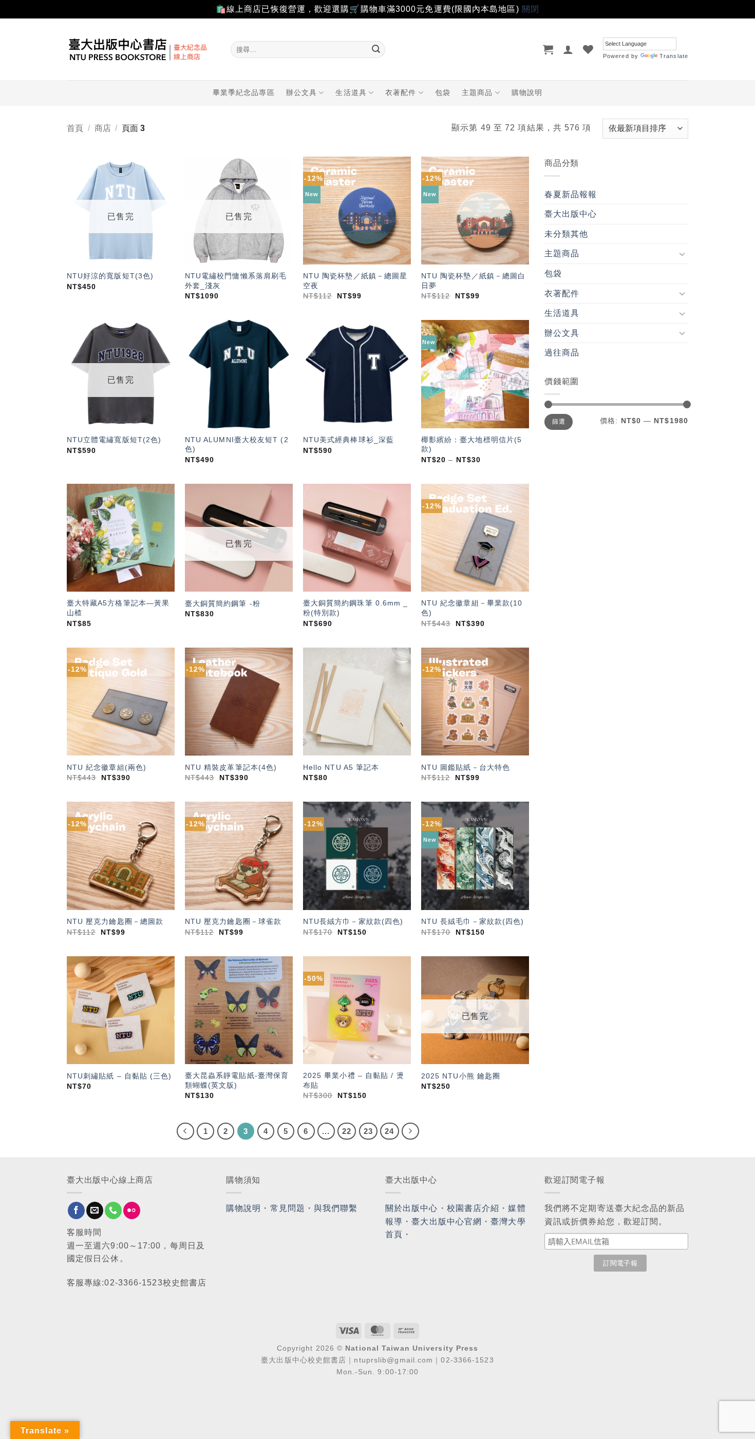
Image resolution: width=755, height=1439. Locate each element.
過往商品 (561, 352)
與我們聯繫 (336, 1208)
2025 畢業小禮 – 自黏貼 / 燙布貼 (353, 1080)
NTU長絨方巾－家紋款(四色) (353, 921)
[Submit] (376, 49)
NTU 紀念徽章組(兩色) (106, 767)
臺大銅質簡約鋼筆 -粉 (222, 603)
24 (389, 1131)
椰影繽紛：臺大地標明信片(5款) (471, 444)
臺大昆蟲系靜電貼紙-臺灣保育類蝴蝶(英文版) (237, 1080)
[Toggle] (682, 254)
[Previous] (185, 1131)
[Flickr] (131, 1210)
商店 (103, 128)
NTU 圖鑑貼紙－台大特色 (465, 767)
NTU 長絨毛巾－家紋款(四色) (472, 921)
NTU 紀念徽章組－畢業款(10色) (472, 608)
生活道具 (350, 92)
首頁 (75, 128)
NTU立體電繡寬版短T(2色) (114, 440)
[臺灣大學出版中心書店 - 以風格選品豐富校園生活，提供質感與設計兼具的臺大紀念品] (141, 49)
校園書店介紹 (473, 1208)
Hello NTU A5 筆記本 (341, 767)
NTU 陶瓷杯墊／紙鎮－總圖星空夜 (355, 281)
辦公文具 (301, 92)
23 (368, 1131)
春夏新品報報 (570, 194)
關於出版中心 (411, 1208)
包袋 (442, 92)
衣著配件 (400, 92)
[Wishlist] (588, 49)
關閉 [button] (530, 9)
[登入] (568, 49)
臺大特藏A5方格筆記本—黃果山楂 (118, 608)
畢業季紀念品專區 (244, 92)
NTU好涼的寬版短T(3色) (110, 276)
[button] (548, 49)
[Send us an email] (94, 1210)
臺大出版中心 (570, 214)
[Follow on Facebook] (76, 1210)
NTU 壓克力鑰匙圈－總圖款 (115, 921)
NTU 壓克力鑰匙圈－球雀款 (233, 921)
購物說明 (527, 92)
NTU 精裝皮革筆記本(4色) (231, 767)
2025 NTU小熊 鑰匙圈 (460, 1076)
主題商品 (477, 92)
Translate (673, 56)
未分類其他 (566, 234)
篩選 (558, 421)
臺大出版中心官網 (446, 1221)
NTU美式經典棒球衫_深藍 (348, 440)
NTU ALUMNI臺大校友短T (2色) (237, 444)
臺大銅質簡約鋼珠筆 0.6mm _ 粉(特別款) (355, 608)
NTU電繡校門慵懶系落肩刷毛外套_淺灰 (236, 281)
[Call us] (113, 1210)
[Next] (410, 1131)
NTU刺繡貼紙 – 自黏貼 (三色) (119, 1076)
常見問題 (287, 1208)
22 (346, 1131)
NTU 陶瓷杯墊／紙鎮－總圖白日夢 (473, 281)
